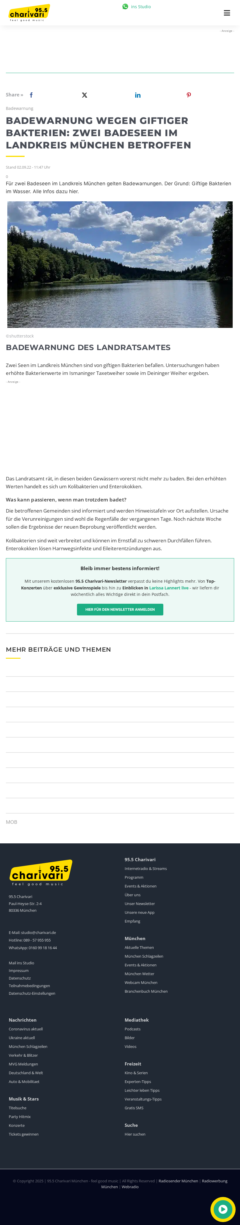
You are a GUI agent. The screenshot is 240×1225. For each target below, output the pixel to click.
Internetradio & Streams (146, 868)
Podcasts (132, 1029)
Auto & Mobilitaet (24, 1081)
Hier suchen (135, 1134)
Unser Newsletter (140, 903)
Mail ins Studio (21, 963)
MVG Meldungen (23, 1064)
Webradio (130, 1186)
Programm (134, 877)
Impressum (19, 970)
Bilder (130, 1037)
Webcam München (141, 982)
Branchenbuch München (146, 991)
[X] (83, 95)
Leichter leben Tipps (142, 1090)
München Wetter (139, 973)
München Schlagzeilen (144, 956)
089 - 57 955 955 (37, 940)
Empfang (132, 921)
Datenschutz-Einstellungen (32, 993)
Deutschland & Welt (26, 1072)
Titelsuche (17, 1107)
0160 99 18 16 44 (43, 947)
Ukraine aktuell (22, 1037)
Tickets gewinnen (24, 1134)
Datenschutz (20, 978)
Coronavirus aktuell (26, 1029)
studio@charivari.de (38, 932)
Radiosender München (178, 1181)
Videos (130, 1046)
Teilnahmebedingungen (29, 985)
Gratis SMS (134, 1107)
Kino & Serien (136, 1072)
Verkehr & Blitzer (23, 1055)
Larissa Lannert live (168, 588)
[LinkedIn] (136, 95)
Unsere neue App (140, 912)
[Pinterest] (188, 95)
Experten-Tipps (138, 1081)
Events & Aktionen (141, 886)
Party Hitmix (20, 1116)
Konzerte (17, 1125)
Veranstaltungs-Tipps (143, 1099)
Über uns (132, 894)
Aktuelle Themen (139, 947)
